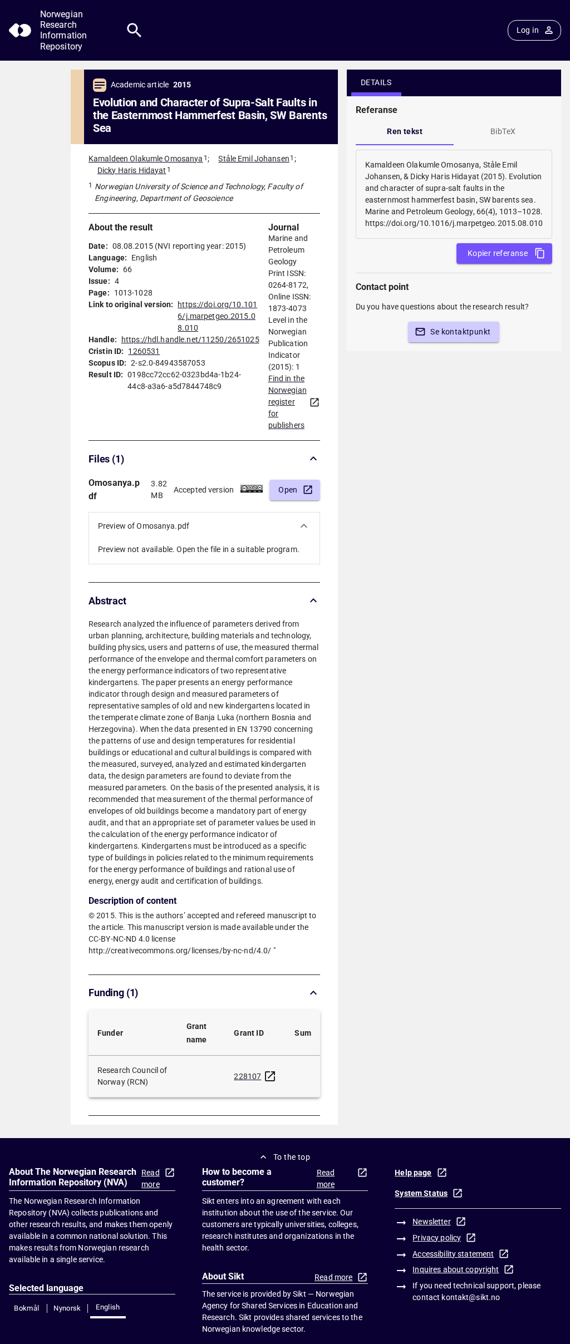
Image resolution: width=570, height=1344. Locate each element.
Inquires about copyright (455, 1269)
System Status (421, 1193)
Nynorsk (67, 1308)
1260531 (144, 351)
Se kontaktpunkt (460, 331)
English (108, 1307)
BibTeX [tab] (502, 131)
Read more (150, 1178)
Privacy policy (436, 1237)
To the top (291, 1157)
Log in (528, 30)
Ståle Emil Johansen (253, 158)
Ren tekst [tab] (404, 131)
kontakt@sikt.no (470, 1297)
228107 (247, 1076)
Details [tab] (376, 82)
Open (288, 489)
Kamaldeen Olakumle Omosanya (146, 158)
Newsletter (431, 1221)
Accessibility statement (453, 1253)
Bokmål (26, 1308)
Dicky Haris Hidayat (131, 170)
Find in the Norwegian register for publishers (287, 402)
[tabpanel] (454, 194)
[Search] (134, 30)
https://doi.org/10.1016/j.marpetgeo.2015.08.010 (217, 316)
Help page (413, 1172)
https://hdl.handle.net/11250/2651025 (190, 339)
